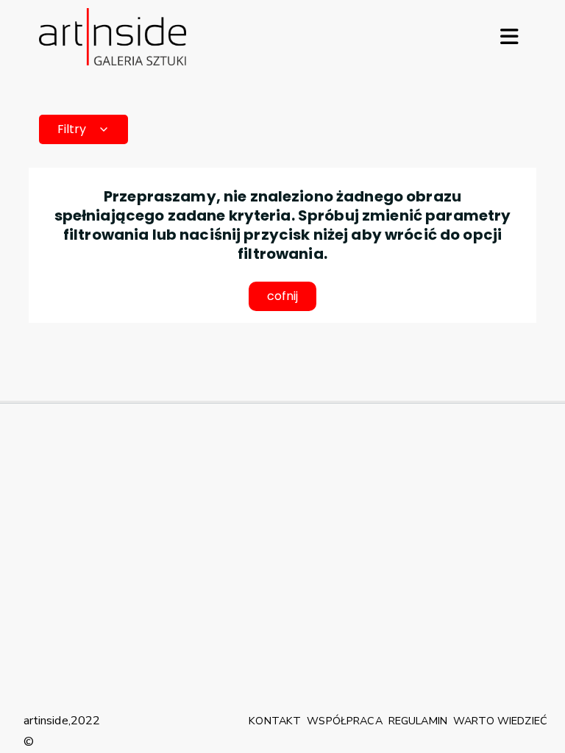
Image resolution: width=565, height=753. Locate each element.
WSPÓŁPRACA (344, 720)
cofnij (283, 296)
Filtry (71, 129)
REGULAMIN (417, 720)
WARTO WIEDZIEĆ (500, 720)
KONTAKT (275, 720)
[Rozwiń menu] (509, 37)
